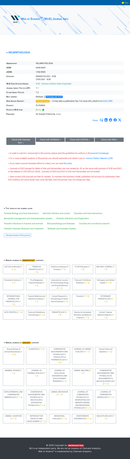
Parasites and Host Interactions (88, 213)
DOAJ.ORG (107, 101)
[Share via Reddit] (110, 120)
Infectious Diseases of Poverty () (59, 268)
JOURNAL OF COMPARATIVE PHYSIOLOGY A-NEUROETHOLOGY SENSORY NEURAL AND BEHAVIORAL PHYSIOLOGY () (82, 400)
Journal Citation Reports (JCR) (99, 158)
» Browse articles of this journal (17, 235)
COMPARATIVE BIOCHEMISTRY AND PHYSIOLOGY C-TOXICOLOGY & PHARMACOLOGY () (59, 356)
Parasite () (82, 296)
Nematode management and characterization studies (28, 218)
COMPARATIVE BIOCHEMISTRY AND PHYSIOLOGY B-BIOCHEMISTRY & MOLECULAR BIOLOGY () (105, 377)
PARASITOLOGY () (59, 313)
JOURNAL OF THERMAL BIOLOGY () (36, 373)
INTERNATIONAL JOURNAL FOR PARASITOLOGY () (13, 300)
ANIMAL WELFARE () (82, 371)
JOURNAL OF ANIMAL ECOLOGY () (82, 350)
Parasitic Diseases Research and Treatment (24, 228)
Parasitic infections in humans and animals (23, 223)
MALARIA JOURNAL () (105, 268)
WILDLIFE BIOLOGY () (106, 417)
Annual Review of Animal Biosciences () (13, 352)
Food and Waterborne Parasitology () (36, 313)
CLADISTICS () (36, 349)
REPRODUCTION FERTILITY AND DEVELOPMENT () (36, 419)
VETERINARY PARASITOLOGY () (105, 299)
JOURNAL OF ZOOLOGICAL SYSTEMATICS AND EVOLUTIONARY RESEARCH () (59, 376)
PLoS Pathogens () (83, 268)
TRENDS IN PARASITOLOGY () (36, 269)
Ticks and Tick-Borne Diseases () (82, 281)
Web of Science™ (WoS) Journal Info (44, 19)
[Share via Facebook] (115, 120)
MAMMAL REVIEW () (13, 371)
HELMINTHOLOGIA (19, 52)
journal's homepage (99, 153)
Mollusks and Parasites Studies (62, 228)
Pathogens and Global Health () (106, 281)
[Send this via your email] (101, 120)
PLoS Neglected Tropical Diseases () (36, 283)
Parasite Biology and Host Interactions (21, 213)
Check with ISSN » (109, 139)
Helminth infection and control (56, 213)
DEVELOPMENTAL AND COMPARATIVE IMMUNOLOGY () (13, 395)
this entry (67, 163)
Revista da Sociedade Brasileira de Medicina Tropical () (83, 315)
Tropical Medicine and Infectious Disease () (36, 299)
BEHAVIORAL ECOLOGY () (60, 417)
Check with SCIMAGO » (50, 139)
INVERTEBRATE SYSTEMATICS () (82, 417)
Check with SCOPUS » (80, 139)
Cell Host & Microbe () (13, 268)
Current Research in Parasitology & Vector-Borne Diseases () (60, 299)
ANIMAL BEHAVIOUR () (59, 393)
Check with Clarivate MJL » (21, 141)
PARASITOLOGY (29, 260)
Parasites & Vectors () (13, 281)
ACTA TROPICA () (13, 312)
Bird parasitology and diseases (61, 223)
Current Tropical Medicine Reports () (106, 315)
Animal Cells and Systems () (105, 350)
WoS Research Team (75, 445)
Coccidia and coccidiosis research (94, 223)
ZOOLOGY (26, 343)
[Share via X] (119, 120)
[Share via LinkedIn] (106, 120)
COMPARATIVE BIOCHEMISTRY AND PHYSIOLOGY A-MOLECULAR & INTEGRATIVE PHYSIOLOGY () (36, 399)
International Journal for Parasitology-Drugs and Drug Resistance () (60, 284)
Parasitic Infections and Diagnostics (72, 218)
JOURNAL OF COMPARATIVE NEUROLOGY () (105, 395)
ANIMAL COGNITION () (13, 417)
